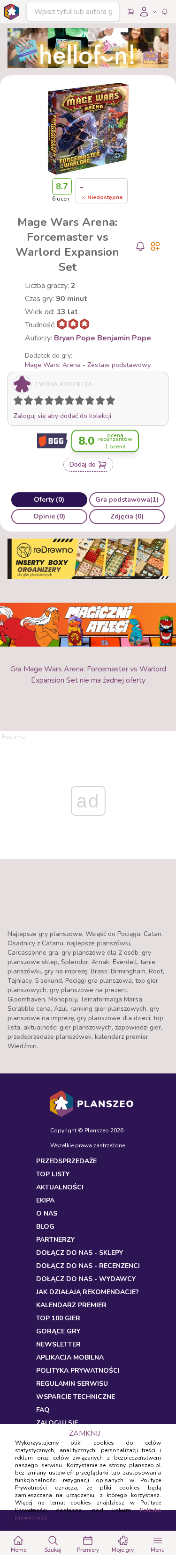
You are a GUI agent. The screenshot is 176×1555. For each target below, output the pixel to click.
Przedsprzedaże (66, 1161)
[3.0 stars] (40, 402)
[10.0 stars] (112, 402)
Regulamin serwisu (72, 1383)
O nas (46, 1213)
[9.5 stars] (108, 402)
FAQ (43, 1409)
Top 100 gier (58, 1318)
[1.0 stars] (20, 402)
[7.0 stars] (81, 402)
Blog (45, 1226)
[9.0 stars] (102, 402)
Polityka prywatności (78, 1370)
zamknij (84, 1433)
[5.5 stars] (67, 402)
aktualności (60, 1187)
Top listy (52, 1174)
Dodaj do (82, 464)
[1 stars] (16, 402)
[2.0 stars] (30, 402)
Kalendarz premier (71, 1305)
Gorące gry (58, 1331)
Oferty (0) (49, 499)
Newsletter (58, 1344)
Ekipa (45, 1200)
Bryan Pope (74, 338)
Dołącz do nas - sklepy (79, 1252)
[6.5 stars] (77, 402)
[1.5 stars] (26, 402)
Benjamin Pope (124, 338)
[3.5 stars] (47, 402)
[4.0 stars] (51, 402)
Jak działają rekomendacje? (87, 1292)
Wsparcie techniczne (75, 1396)
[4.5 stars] (56, 402)
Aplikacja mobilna (70, 1357)
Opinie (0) (49, 516)
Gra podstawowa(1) (127, 499)
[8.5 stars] (98, 402)
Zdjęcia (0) (127, 516)
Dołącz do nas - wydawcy (86, 1278)
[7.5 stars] (87, 402)
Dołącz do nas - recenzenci (88, 1265)
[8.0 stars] (92, 402)
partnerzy (55, 1239)
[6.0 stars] (71, 402)
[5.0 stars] (61, 402)
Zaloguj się (57, 1422)
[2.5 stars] (36, 402)
